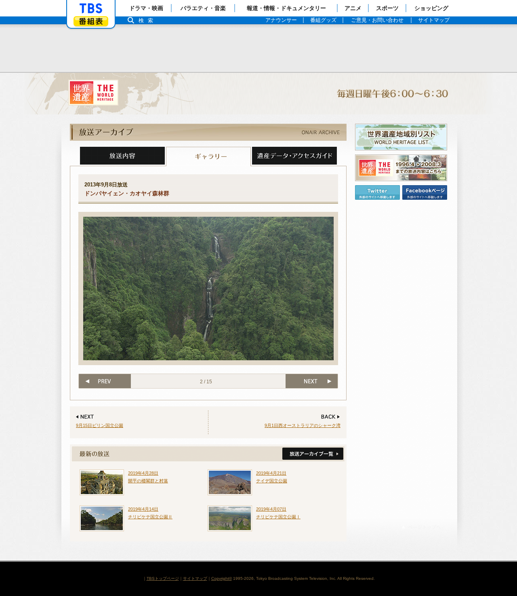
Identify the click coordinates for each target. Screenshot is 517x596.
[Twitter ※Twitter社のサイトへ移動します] (377, 192)
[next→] (312, 381)
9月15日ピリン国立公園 (99, 425)
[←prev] (104, 381)
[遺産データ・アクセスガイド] (294, 156)
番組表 (91, 21)
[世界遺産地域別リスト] (401, 137)
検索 (148, 20)
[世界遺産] (258, 93)
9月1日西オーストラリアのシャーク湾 (302, 425)
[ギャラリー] (208, 156)
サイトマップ (195, 578)
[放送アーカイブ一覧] (312, 454)
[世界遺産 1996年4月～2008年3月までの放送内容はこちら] (401, 167)
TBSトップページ (163, 578)
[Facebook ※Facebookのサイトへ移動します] (424, 192)
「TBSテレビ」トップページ (91, 8)
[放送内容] (122, 156)
